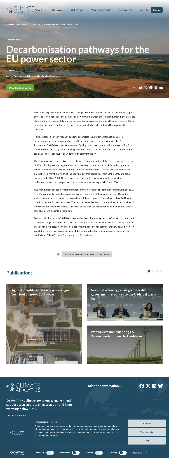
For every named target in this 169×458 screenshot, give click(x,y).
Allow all (147, 423)
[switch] (76, 453)
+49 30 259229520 (16, 416)
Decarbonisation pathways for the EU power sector (55, 24)
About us (40, 10)
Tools (142, 10)
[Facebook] (141, 386)
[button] (147, 10)
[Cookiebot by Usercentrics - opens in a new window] (17, 453)
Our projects (125, 10)
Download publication (20, 87)
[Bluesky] (160, 386)
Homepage (10, 24)
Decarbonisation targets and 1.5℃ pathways (87, 254)
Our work (57, 10)
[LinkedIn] (154, 386)
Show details (138, 453)
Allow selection (147, 432)
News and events (101, 10)
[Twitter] (148, 386)
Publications (77, 10)
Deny (147, 440)
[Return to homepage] (20, 9)
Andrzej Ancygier (14, 76)
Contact (157, 10)
